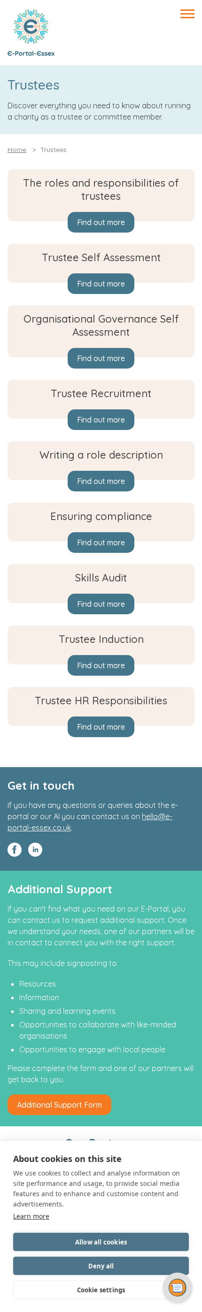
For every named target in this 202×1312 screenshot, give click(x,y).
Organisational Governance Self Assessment (101, 325)
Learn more (31, 1216)
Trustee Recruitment (101, 393)
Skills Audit (101, 577)
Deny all (101, 1266)
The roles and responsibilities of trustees (101, 189)
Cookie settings (101, 1290)
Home (17, 149)
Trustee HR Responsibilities (101, 700)
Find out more (101, 222)
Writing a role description (101, 454)
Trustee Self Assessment (101, 257)
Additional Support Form (59, 1104)
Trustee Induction (101, 639)
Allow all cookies (101, 1242)
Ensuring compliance (101, 516)
